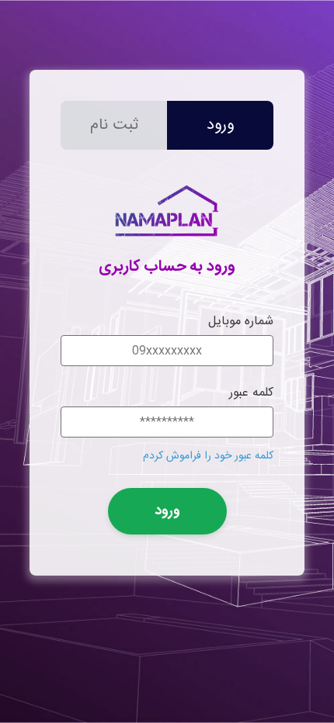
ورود (220, 125)
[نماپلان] (167, 243)
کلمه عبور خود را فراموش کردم (208, 456)
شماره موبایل (240, 321)
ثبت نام (114, 125)
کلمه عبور (251, 392)
